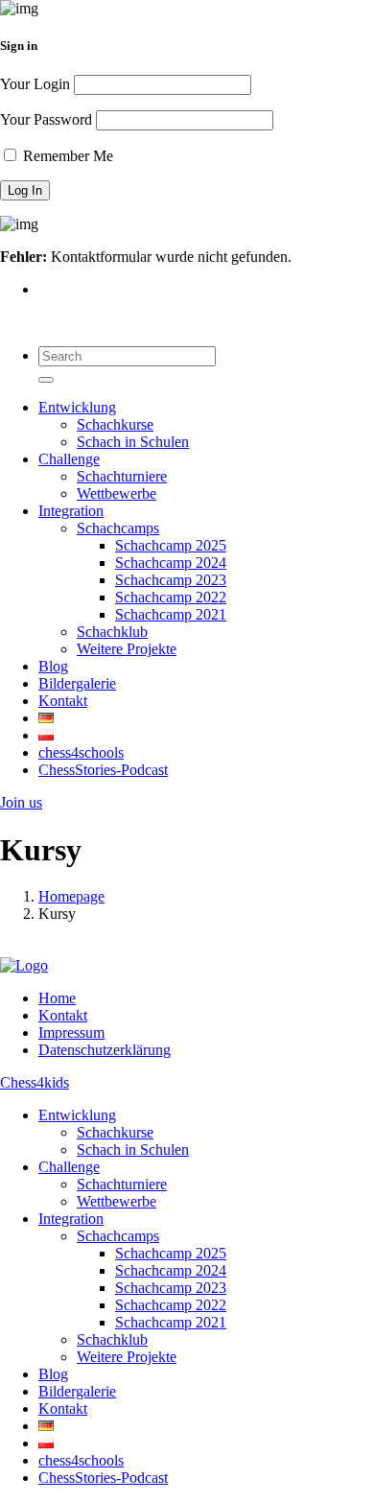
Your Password (46, 119)
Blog (53, 666)
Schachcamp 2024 (170, 562)
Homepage (71, 896)
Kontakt (62, 700)
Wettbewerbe (116, 493)
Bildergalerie (77, 683)
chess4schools (81, 752)
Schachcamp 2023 (170, 580)
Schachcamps (118, 528)
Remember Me (66, 156)
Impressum (71, 1032)
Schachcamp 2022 (170, 597)
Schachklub (112, 631)
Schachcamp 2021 (170, 614)
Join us (21, 802)
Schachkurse (115, 424)
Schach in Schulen (133, 442)
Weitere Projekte (126, 649)
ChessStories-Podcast (103, 770)
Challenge (69, 459)
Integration (71, 511)
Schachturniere (122, 476)
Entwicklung (77, 407)
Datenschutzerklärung (104, 1050)
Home (57, 998)
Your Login (35, 84)
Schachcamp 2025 (170, 545)
